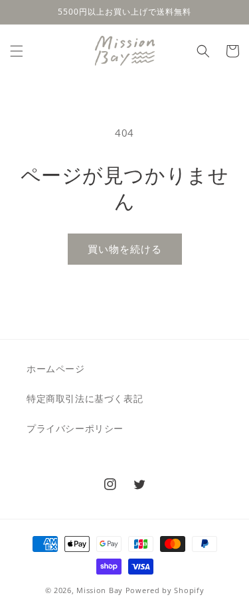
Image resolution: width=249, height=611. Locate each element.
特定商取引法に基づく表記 (85, 398)
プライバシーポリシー (75, 428)
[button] (16, 51)
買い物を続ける (125, 248)
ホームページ (56, 368)
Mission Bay (99, 590)
